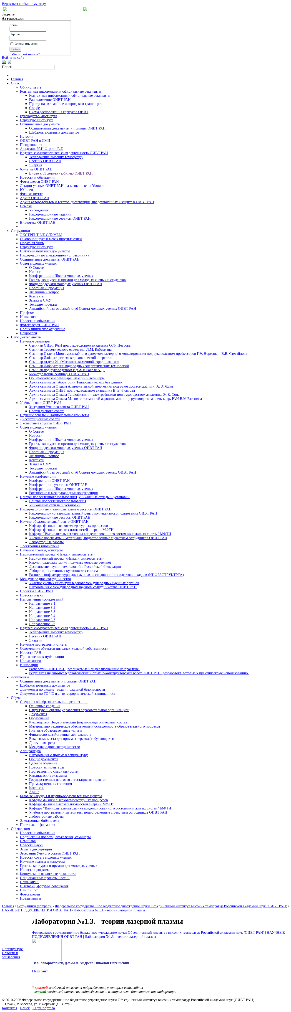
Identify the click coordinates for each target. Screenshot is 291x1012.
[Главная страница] (85, 10)
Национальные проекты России (45, 878)
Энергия (35, 165)
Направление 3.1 (42, 603)
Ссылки (26, 206)
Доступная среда (42, 743)
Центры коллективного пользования (57, 501)
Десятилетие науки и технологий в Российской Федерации (75, 566)
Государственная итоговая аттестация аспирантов (67, 779)
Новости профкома (35, 870)
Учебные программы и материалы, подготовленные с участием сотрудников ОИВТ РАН (98, 538)
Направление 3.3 (42, 612)
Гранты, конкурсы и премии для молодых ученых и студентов (77, 280)
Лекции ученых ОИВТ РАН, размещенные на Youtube (62, 186)
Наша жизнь (29, 317)
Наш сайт (40, 971)
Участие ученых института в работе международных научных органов (84, 583)
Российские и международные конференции (63, 493)
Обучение (18, 698)
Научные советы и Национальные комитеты (54, 415)
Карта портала (44, 1008)
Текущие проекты (43, 304)
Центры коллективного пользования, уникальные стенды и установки (75, 497)
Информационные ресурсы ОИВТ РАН (59, 517)
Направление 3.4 (42, 616)
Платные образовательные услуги (55, 730)
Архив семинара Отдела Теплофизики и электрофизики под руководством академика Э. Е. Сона (104, 394)
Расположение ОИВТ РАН (50, 99)
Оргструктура (12, 949)
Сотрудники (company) (34, 906)
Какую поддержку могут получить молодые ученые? (70, 562)
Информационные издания (50, 214)
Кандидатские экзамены (48, 775)
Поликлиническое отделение (42, 329)
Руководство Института (38, 116)
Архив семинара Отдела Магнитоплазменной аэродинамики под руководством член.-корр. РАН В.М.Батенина (115, 399)
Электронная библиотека (39, 546)
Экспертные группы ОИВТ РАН (45, 423)
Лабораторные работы (46, 542)
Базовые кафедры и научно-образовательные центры (61, 796)
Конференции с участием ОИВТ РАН (58, 485)
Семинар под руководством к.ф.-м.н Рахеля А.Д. (67, 370)
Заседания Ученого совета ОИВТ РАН (59, 407)
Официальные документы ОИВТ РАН (50, 259)
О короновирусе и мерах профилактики (51, 239)
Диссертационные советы (40, 419)
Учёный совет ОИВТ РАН (40, 403)
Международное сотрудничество (45, 579)
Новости (36, 272)
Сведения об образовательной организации (54, 702)
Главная (17, 79)
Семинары (28, 841)
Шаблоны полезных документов (54, 132)
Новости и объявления (37, 177)
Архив (34, 792)
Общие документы (43, 759)
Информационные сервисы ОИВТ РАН (60, 218)
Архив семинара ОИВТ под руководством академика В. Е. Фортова (82, 390)
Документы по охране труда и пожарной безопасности (62, 689)
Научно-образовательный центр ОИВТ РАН (54, 521)
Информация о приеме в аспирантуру (58, 755)
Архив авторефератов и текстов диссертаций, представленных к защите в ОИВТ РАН (87, 202)
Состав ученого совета (46, 411)
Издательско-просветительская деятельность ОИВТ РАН (64, 153)
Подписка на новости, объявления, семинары (55, 837)
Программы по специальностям (53, 771)
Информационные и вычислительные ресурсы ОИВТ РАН (66, 509)
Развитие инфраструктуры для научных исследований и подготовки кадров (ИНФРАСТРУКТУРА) (106, 575)
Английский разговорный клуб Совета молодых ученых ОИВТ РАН (82, 308)
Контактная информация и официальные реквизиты (60, 91)
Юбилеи (26, 190)
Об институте (30, 87)
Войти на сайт (13, 57)
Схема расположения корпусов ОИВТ (58, 112)
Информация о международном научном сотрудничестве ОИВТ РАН (83, 587)
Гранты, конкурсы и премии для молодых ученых (58, 865)
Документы (20, 677)
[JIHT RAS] (9, 62)
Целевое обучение (43, 763)
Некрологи (28, 333)
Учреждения (38, 210)
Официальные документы (40, 124)
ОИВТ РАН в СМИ (35, 140)
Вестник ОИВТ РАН (45, 161)
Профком (27, 313)
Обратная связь (32, 243)
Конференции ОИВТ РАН (49, 480)
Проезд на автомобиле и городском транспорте (65, 104)
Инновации (29, 665)
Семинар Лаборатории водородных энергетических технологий (79, 366)
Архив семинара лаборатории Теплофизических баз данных (76, 382)
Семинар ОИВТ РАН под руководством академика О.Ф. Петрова (79, 345)
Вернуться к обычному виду (24, 4)
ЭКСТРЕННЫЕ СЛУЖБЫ (41, 235)
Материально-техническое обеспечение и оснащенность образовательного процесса (94, 726)
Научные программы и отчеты (43, 644)
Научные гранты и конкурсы (42, 861)
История (26, 136)
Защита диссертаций (36, 849)
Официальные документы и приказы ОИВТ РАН (67, 128)
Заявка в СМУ (40, 300)
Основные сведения (44, 706)
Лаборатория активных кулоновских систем (63, 571)
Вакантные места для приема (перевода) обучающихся (71, 739)
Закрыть (8, 14)
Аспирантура (30, 751)
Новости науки (31, 595)
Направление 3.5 (42, 620)
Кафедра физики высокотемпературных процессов (68, 526)
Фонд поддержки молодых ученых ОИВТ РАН (65, 284)
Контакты (36, 296)
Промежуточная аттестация (50, 784)
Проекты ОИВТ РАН (36, 591)
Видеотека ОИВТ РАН (37, 222)
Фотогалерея (30, 894)
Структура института (36, 120)
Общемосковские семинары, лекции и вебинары (67, 378)
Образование (39, 718)
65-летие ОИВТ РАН (36, 169)
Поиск (25, 1008)
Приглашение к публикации (42, 657)
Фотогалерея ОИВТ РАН (39, 181)
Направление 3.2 (42, 607)
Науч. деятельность (26, 337)
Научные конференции (38, 476)
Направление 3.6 (42, 624)
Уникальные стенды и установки (54, 505)
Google (34, 108)
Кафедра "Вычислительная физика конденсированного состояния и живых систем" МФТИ (100, 534)
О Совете (36, 267)
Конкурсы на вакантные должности (48, 874)
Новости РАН (30, 652)
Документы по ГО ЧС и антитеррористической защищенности (69, 693)
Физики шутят (31, 194)
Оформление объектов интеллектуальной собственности (64, 648)
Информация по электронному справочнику (54, 255)
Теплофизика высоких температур (56, 157)
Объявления (20, 829)
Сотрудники (20, 231)
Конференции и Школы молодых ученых (61, 276)
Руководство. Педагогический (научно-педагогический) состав (78, 722)
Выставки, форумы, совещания (44, 886)
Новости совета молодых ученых (46, 857)
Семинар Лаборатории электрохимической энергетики (72, 358)
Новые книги (30, 661)
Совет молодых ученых (38, 263)
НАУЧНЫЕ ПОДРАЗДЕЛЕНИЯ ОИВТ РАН (36, 910)
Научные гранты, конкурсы (41, 550)
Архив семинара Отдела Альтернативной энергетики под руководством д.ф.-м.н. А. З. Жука (101, 386)
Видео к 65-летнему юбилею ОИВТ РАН (61, 173)
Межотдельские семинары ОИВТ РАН (59, 374)
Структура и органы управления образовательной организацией (79, 710)
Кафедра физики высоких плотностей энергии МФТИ (71, 530)
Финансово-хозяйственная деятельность (60, 734)
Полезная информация (46, 288)
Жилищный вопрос (44, 292)
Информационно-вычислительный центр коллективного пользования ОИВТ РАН (93, 513)
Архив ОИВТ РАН (34, 198)
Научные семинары (35, 341)
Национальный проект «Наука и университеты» (57, 554)
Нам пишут (29, 890)
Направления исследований (41, 599)
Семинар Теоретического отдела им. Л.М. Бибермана (70, 349)
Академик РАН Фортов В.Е (41, 149)
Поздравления (31, 145)
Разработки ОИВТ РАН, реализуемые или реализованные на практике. (84, 669)
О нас (15, 83)
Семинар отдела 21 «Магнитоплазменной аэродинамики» (74, 362)
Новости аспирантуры (46, 767)
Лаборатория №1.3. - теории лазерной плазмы (109, 910)
